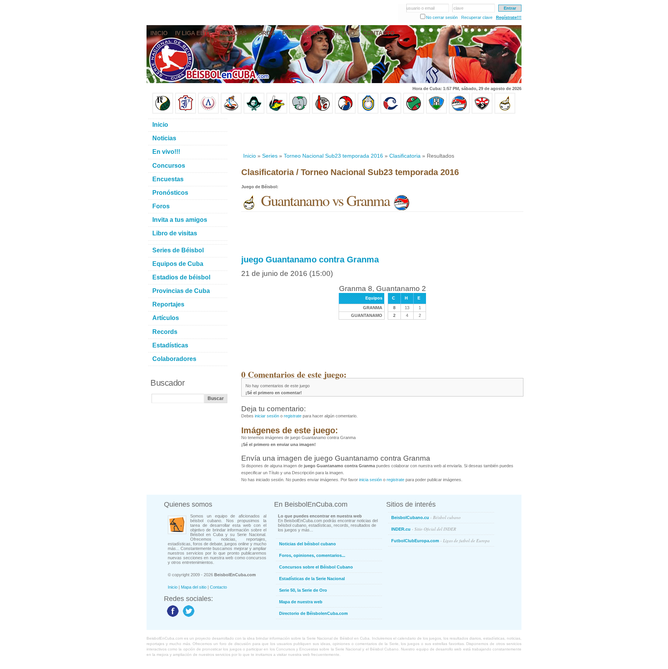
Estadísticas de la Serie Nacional (312, 578)
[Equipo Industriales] (185, 112)
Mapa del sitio (193, 587)
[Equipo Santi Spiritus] (345, 112)
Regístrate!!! (508, 17)
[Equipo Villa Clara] (322, 112)
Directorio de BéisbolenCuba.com (313, 613)
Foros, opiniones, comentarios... (312, 555)
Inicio (249, 156)
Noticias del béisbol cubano (307, 543)
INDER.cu (423, 529)
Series (270, 156)
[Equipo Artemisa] (208, 112)
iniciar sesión (267, 416)
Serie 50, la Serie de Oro (303, 590)
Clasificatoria (405, 156)
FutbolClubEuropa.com (440, 540)
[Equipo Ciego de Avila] (368, 112)
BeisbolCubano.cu (426, 517)
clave (458, 8)
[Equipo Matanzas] (276, 112)
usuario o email (420, 8)
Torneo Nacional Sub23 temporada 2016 (333, 156)
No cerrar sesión (442, 17)
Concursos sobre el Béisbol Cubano (316, 567)
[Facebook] (172, 616)
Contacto (218, 587)
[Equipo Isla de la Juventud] (254, 112)
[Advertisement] (382, 133)
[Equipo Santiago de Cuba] (482, 112)
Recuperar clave (476, 17)
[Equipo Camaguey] (390, 112)
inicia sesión (370, 479)
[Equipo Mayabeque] (231, 112)
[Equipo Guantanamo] (504, 112)
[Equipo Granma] (459, 112)
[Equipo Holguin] (436, 112)
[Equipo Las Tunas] (413, 112)
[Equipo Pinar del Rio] (162, 112)
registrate (293, 416)
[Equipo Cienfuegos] (299, 112)
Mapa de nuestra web (300, 601)
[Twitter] (188, 616)
